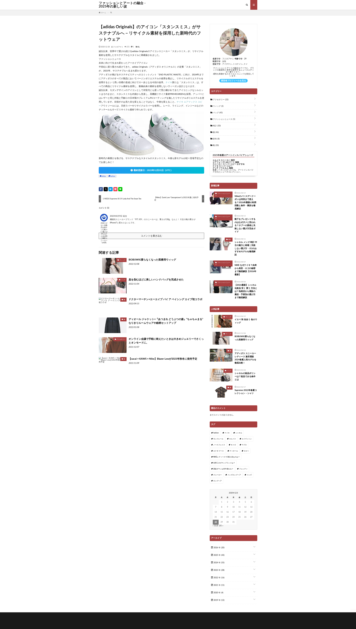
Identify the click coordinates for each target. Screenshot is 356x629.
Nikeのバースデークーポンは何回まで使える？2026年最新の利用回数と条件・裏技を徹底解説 (245, 202)
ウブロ (244, 445)
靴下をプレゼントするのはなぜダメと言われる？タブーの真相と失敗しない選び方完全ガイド (245, 225)
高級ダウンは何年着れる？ (223, 469)
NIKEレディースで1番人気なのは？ (226, 457)
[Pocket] (115, 189)
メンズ (249, 475)
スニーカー (217, 475)
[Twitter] (106, 189)
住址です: (217, 64)
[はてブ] (110, 189)
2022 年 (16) (218, 578)
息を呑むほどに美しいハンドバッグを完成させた (156, 279)
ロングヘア (217, 481)
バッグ (123, 279)
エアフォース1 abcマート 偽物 (226, 162)
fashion (112, 176)
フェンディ (243, 469)
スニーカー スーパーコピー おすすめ (229, 164)
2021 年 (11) (218, 585)
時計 (216, 126)
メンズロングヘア (234, 475)
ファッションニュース (223, 119)
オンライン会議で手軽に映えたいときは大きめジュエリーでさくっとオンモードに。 (166, 341)
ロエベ (246, 451)
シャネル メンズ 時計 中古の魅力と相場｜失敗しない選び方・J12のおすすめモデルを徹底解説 (246, 248)
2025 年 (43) (218, 555)
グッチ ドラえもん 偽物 (223, 168)
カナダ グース (218, 451)
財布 (216, 139)
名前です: (217, 59)
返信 (125, 216)
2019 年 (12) (218, 600)
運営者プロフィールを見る (233, 81)
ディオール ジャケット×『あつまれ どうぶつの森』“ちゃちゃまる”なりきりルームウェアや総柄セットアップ (166, 321)
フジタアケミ (118, 47)
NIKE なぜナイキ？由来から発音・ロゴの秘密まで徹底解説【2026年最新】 (246, 270)
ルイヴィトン (247, 439)
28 (216, 522)
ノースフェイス (219, 445)
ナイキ (168, 82)
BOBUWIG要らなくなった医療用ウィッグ (152, 260)
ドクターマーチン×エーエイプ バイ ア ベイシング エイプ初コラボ (165, 299)
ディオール (234, 451)
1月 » (221, 526)
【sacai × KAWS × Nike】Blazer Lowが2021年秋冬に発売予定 (163, 359)
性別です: (217, 61)
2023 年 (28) (218, 570)
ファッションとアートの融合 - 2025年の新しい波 (122, 5)
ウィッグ (122, 260)
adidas (103, 176)
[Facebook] (101, 189)
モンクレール (218, 439)
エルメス (232, 439)
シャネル (238, 433)
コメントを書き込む (151, 236)
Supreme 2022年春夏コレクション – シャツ (246, 391)
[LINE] (120, 189)
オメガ (233, 445)
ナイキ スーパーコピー (223, 166)
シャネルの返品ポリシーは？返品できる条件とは (245, 376)
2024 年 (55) (218, 563)
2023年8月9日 (116, 216)
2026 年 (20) (218, 548)
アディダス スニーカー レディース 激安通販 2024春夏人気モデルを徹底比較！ (245, 358)
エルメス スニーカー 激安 (224, 160)
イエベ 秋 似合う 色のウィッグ (246, 321)
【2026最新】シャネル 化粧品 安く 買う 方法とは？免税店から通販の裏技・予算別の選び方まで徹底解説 (246, 291)
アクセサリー (121, 339)
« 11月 (215, 526)
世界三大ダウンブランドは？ (224, 463)
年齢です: (239, 59)
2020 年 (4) (218, 593)
